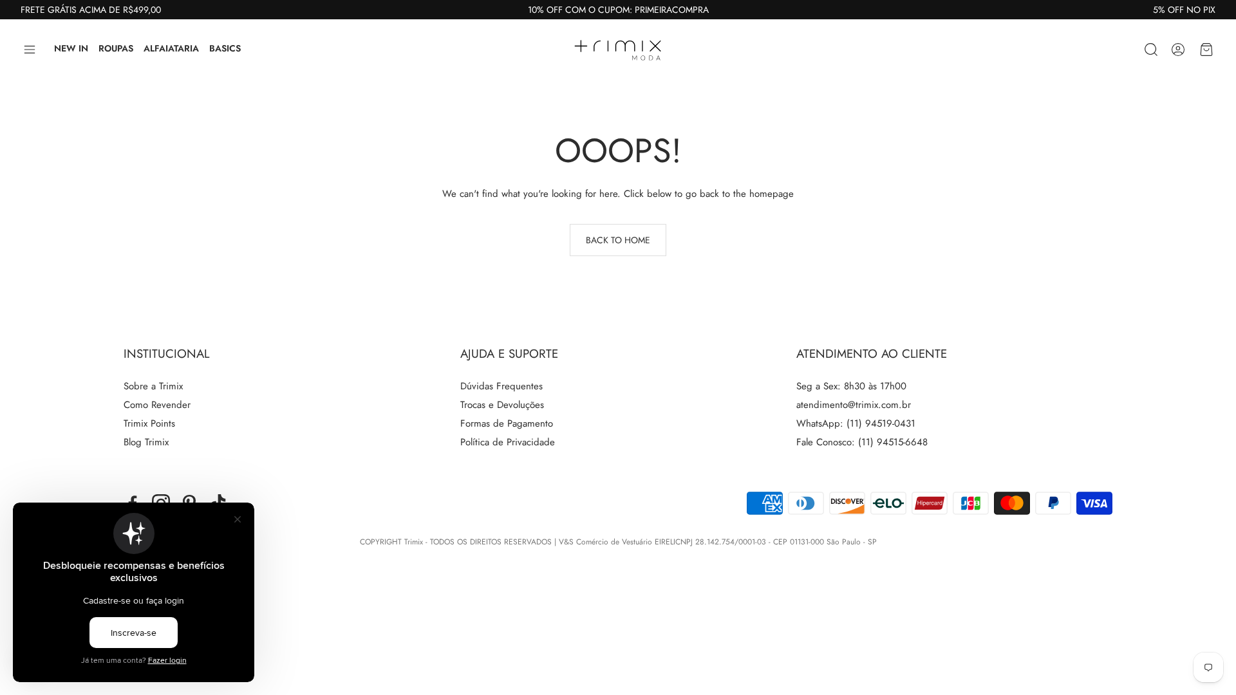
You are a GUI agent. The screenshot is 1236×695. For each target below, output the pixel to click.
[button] (30, 49)
